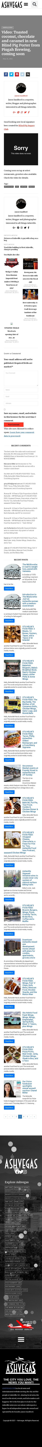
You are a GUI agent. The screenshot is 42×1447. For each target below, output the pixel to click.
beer (17, 186)
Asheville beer (9, 186)
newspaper (12, 1276)
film (25, 1230)
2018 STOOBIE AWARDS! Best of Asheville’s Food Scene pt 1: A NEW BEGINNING (20, 456)
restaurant (12, 1286)
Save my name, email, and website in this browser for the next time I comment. (20, 417)
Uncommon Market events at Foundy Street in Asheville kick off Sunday (30, 770)
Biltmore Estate (14, 1205)
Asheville (21, 1187)
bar (8, 1201)
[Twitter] (21, 1172)
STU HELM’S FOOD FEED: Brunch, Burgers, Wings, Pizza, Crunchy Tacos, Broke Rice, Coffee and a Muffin (30, 913)
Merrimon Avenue (14, 1261)
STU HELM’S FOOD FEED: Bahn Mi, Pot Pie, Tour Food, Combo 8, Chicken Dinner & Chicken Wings (30, 805)
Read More (9, 588)
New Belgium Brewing (16, 1272)
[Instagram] (25, 1172)
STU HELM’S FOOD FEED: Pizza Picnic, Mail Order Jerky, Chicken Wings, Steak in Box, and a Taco (20, 540)
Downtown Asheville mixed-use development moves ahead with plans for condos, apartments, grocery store (30, 949)
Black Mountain (14, 1208)
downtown (12, 1223)
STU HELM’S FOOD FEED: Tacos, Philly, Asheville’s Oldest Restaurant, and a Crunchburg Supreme (19, 476)
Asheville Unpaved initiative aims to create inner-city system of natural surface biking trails (20, 530)
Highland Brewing (15, 1251)
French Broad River (15, 1237)
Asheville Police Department (20, 1198)
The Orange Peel (14, 1304)
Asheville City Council (17, 1194)
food (9, 1233)
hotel (10, 1254)
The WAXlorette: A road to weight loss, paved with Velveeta (30, 567)
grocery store (13, 1244)
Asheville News (8, 27)
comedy (10, 1216)
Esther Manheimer (15, 1226)
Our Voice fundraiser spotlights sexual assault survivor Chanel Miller (29, 1087)
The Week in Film (14, 1307)
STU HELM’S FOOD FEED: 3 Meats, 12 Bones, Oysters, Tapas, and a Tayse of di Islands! (29, 633)
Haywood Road (14, 1247)
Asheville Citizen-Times (17, 1191)
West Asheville (14, 1314)
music (28, 1269)
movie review (13, 1269)
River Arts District (16, 1290)
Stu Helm (7, 474)
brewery (11, 1212)
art (8, 1187)
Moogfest (11, 1265)
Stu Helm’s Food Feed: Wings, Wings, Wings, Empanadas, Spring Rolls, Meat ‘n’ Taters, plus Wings (29, 1019)
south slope (13, 1293)
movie (24, 1265)
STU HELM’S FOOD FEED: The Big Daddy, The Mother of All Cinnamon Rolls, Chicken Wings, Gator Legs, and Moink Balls (29, 705)
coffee (24, 1212)
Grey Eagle (12, 1240)
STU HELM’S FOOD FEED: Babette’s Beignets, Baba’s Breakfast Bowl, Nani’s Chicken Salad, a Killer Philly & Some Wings (29, 670)
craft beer (24, 186)
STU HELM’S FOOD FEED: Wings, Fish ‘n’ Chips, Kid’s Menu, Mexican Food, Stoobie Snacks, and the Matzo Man (20, 550)
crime (9, 1219)
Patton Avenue (13, 1279)
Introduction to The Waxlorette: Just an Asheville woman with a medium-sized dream (19, 466)
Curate (21, 1219)
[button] (26, 4)
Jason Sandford (21, 96)
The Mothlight (13, 1300)
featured (31, 186)
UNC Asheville (13, 1311)
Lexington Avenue (15, 1258)
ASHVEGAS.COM (8, 1388)
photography (13, 1283)
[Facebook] (17, 1172)
